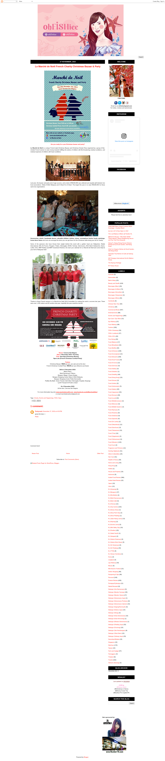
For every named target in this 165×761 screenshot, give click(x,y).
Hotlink (110, 468)
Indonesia (111, 474)
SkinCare (111, 645)
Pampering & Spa (113, 574)
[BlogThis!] (34, 401)
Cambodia (111, 301)
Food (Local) (112, 398)
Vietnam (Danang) (113, 662)
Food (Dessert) (112, 357)
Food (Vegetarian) (113, 436)
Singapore (111, 642)
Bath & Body (112, 280)
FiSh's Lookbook (113, 333)
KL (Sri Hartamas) (113, 545)
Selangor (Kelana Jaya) (115, 610)
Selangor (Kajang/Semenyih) (117, 607)
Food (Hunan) (112, 380)
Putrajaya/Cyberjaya (114, 583)
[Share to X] (36, 401)
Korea (110, 557)
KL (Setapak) (112, 536)
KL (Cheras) (112, 504)
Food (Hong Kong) (114, 377)
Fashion (110, 327)
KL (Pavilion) (112, 530)
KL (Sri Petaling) (113, 548)
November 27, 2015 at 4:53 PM (52, 411)
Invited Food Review (114, 477)
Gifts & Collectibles (114, 454)
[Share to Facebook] (38, 401)
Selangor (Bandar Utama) (116, 595)
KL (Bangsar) (112, 492)
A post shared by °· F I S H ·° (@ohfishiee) (124, 161)
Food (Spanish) (113, 418)
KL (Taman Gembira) (114, 554)
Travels (110, 660)
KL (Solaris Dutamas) (114, 539)
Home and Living (113, 462)
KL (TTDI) (111, 551)
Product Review (113, 580)
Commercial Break (113, 310)
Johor (110, 486)
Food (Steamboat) (113, 424)
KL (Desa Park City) (114, 513)
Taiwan (110, 648)
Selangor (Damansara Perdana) (118, 601)
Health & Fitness (113, 459)
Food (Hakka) (112, 368)
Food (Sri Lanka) (113, 421)
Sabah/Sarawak (113, 586)
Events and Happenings (46, 398)
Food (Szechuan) (113, 427)
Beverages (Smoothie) (115, 292)
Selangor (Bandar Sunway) (116, 592)
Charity (36, 398)
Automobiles (112, 277)
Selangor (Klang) (113, 613)
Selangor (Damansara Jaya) (116, 598)
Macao (110, 565)
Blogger (86, 757)
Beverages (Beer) (113, 286)
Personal (111, 577)
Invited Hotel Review (114, 480)
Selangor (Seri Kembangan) (116, 630)
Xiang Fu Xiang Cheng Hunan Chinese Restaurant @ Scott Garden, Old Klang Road (120, 244)
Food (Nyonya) (112, 410)
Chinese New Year (113, 304)
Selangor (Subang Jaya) (115, 636)
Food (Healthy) (112, 374)
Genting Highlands (113, 451)
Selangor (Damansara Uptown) (117, 604)
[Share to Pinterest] (40, 401)
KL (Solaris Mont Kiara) (115, 542)
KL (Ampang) (112, 489)
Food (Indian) (112, 383)
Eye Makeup (112, 321)
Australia (111, 274)
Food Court (111, 445)
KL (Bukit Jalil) (112, 501)
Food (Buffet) (112, 348)
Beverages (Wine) (113, 298)
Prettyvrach (38, 411)
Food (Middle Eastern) (115, 407)
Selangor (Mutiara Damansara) (117, 621)
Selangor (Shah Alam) (115, 633)
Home (68, 453)
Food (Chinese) (113, 351)
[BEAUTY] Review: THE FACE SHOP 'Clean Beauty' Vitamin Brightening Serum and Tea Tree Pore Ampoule (120, 238)
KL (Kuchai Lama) (113, 524)
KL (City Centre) (113, 507)
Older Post (100, 453)
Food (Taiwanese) (113, 430)
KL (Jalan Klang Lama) (115, 518)
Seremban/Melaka (113, 639)
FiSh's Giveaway (113, 330)
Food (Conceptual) (114, 354)
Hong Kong (111, 465)
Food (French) (112, 362)
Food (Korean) (112, 395)
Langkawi (111, 560)
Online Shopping (113, 571)
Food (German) (113, 365)
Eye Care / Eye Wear (114, 318)
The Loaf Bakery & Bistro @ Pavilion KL (120, 234)
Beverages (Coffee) (114, 289)
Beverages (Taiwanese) (115, 295)
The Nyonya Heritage (114, 263)
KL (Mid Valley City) (114, 527)
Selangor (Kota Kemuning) (116, 618)
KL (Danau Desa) (113, 510)
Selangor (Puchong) (114, 627)
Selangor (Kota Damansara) (116, 615)
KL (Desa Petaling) (114, 515)
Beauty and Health (113, 283)
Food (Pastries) (113, 413)
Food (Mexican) (113, 404)
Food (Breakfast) (113, 345)
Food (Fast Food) (113, 359)
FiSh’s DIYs (111, 336)
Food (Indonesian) (113, 386)
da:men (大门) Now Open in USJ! (118, 231)
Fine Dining (111, 339)
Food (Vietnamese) (114, 439)
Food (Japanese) (113, 392)
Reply (36, 416)
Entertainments (112, 312)
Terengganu (112, 654)
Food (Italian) (112, 389)
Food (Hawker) (112, 371)
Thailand (111, 657)
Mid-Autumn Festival (114, 568)
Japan (110, 483)
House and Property (114, 471)
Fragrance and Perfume (115, 448)
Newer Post (35, 453)
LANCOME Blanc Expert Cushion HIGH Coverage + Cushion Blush (120, 227)
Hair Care (111, 457)
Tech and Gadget (113, 651)
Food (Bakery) (112, 342)
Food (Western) (113, 442)
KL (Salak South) (113, 533)
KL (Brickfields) (112, 495)
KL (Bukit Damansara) (115, 498)
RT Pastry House (113, 265)
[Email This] (33, 401)
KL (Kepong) (112, 521)
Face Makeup (112, 324)
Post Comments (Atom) (72, 459)
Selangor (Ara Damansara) (116, 589)
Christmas (111, 307)
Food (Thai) (111, 433)
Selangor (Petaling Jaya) (115, 624)
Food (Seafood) (113, 415)
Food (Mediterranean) (115, 401)
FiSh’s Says (57, 398)
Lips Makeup (112, 562)
